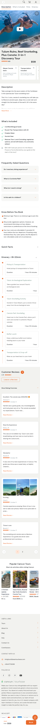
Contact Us (5, 643)
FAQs (28, 7)
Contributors (5, 648)
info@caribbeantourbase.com (14, 659)
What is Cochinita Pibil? (12, 179)
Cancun (17, 572)
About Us (4, 628)
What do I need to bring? (12, 188)
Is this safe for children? (12, 197)
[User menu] (35, 2)
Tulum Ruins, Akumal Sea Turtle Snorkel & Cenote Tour (20, 592)
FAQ (2, 638)
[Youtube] (21, 675)
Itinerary (35, 7)
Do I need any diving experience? (16, 169)
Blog (2, 633)
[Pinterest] (15, 675)
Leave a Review (10, 379)
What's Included (19, 7)
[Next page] (36, 552)
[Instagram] (9, 675)
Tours (3, 623)
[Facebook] (3, 675)
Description (6, 7)
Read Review (7, 415)
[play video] (20, 29)
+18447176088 (9, 664)
